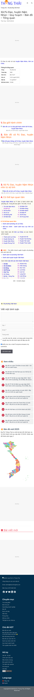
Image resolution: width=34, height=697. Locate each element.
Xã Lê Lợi (6, 212)
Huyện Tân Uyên (25, 241)
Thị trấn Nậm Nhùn (9, 206)
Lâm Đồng (23, 276)
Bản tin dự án (5, 604)
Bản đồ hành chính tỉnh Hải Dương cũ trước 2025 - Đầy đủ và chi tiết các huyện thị (17, 397)
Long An (22, 278)
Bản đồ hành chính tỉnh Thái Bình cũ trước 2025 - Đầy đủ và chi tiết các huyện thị (17, 421)
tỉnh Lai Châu (18, 232)
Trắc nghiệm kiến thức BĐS (9, 645)
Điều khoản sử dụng (7, 660)
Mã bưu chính (5, 618)
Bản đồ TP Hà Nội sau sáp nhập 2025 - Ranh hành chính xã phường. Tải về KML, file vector (18, 378)
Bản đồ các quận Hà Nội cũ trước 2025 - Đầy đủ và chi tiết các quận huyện (18, 391)
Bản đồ (4, 609)
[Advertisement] (17, 41)
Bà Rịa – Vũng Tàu (9, 276)
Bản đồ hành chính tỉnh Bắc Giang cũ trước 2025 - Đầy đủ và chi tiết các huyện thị (17, 415)
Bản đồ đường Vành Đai (8, 636)
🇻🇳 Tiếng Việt (5, 681)
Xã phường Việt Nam (14, 7)
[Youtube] (9, 592)
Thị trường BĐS (6, 602)
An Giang (6, 274)
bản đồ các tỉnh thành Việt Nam (18, 261)
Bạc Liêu (6, 278)
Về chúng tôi (5, 666)
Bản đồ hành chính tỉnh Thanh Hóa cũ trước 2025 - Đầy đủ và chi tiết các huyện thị (17, 403)
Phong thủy (5, 615)
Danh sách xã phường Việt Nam (13, 254)
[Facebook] (3, 592)
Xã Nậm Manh (24, 210)
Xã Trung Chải (24, 216)
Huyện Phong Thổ (9, 243)
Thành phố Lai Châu (10, 237)
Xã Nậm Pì (23, 212)
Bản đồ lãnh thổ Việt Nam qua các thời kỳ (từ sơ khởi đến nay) (18, 372)
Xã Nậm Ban (7, 216)
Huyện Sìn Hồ (24, 237)
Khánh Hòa (23, 263)
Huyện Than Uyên (25, 243)
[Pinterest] (14, 592)
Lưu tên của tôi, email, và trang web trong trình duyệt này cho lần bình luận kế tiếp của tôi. (17, 339)
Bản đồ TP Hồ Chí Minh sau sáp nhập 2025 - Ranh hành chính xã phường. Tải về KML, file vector (18, 385)
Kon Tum (22, 268)
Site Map (4, 668)
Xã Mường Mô (8, 214)
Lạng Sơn (23, 274)
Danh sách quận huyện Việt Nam (13, 257)
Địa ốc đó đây (6, 611)
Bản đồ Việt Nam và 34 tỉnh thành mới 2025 (17, 409)
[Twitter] (6, 592)
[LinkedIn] (12, 592)
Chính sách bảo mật (7, 657)
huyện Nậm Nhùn (21, 61)
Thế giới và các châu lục (8, 620)
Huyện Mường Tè (9, 239)
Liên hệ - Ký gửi (6, 655)
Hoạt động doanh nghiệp (8, 607)
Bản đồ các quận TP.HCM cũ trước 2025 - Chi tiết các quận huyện (18, 366)
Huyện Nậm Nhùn (7, 201)
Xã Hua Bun (7, 210)
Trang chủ (4, 7)
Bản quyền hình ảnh (7, 662)
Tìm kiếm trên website (8, 664)
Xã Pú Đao (23, 214)
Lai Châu (22, 270)
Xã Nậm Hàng (24, 208)
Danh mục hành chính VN (8, 641)
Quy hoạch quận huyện (8, 643)
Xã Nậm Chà (23, 206)
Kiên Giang (23, 265)
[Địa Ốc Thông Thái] (11, 2)
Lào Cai (22, 272)
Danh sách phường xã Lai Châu (13, 224)
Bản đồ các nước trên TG (8, 638)
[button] (32, 3)
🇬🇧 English (5, 683)
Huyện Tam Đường (25, 239)
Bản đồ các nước (6, 630)
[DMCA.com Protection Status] (7, 671)
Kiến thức (4, 613)
